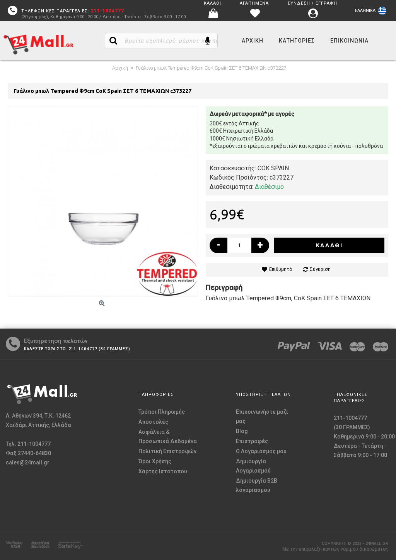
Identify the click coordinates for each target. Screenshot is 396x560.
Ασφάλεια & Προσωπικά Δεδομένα (167, 436)
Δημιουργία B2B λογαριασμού (256, 485)
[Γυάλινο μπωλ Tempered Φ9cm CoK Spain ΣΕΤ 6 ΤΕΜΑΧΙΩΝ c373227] (103, 201)
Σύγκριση (320, 269)
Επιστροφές (252, 441)
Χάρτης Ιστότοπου (162, 471)
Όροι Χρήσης (154, 461)
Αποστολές (153, 422)
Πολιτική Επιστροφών (167, 451)
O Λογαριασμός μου (261, 451)
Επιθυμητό (280, 269)
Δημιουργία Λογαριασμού (253, 466)
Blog (242, 431)
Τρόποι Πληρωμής (161, 412)
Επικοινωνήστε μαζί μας (262, 416)
